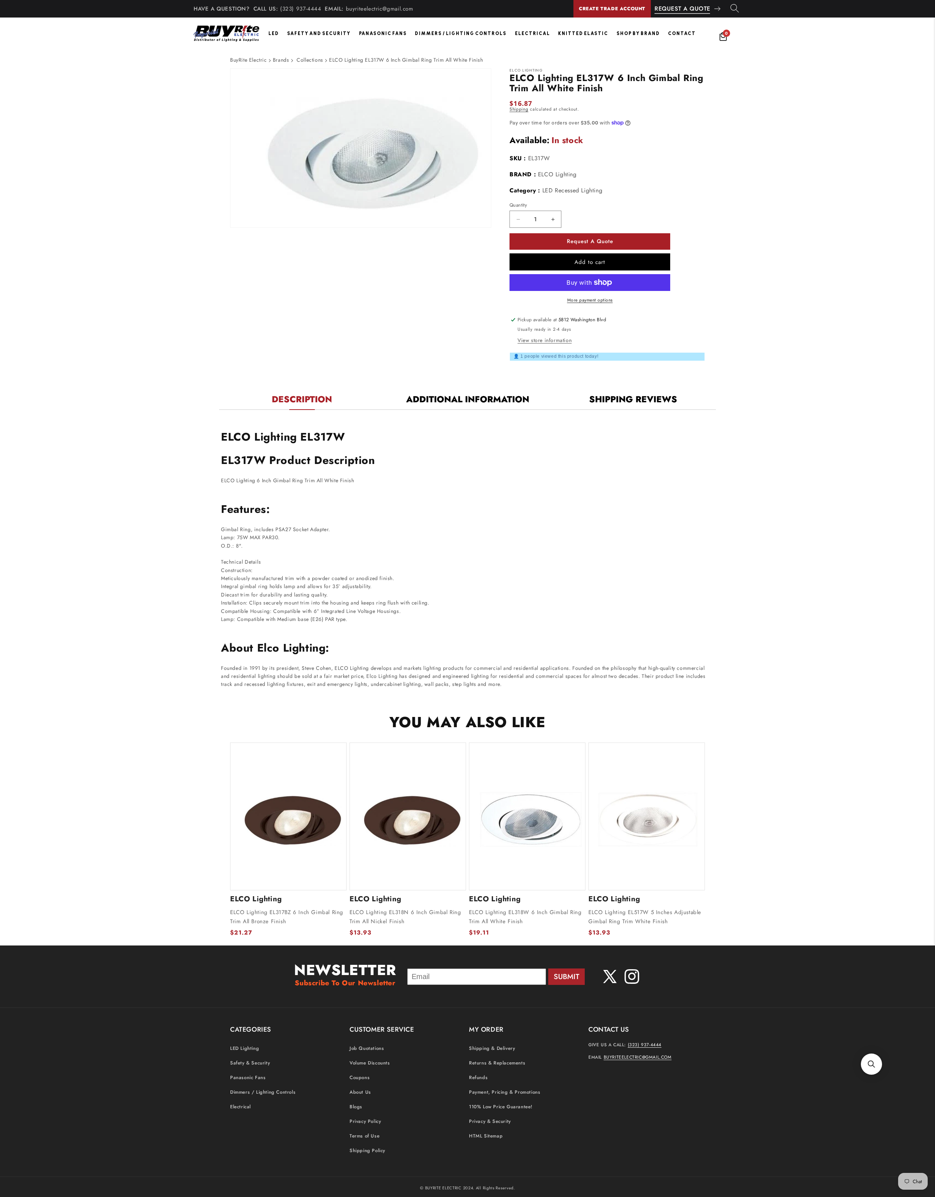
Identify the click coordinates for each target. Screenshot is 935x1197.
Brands (281, 60)
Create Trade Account (612, 8)
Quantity (518, 205)
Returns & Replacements (497, 1063)
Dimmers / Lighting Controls (461, 33)
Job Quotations (367, 1048)
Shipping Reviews (633, 399)
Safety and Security (319, 33)
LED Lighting (244, 1048)
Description (302, 399)
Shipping (519, 109)
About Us (360, 1092)
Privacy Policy (365, 1121)
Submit (566, 976)
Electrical (532, 33)
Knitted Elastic (583, 33)
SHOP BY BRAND (638, 33)
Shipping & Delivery (492, 1048)
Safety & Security (250, 1063)
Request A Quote (682, 8)
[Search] (734, 8)
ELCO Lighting (557, 174)
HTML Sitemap (486, 1136)
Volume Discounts (370, 1063)
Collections (310, 60)
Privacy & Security (490, 1121)
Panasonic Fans (383, 33)
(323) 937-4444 (300, 9)
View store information (545, 340)
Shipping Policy (367, 1150)
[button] (871, 1064)
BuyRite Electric (248, 60)
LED (273, 33)
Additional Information (467, 399)
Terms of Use (364, 1136)
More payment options (590, 300)
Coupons (360, 1077)
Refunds (478, 1077)
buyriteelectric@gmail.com (379, 9)
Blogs (356, 1107)
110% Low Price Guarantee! (501, 1107)
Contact (682, 33)
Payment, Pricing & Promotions (504, 1092)
